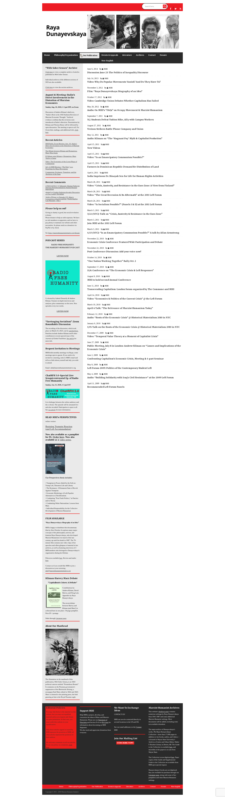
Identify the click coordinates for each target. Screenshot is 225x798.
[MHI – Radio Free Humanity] (180, 8)
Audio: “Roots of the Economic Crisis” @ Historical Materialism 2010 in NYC (129, 317)
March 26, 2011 (93, 201)
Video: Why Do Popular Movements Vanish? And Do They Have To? (124, 82)
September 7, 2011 (95, 116)
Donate (163, 55)
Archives (140, 55)
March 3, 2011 (93, 210)
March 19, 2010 (93, 304)
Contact (152, 55)
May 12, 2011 (93, 135)
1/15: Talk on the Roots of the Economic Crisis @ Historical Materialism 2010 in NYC (133, 327)
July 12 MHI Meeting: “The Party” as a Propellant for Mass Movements (59, 168)
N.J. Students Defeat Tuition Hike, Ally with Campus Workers (120, 119)
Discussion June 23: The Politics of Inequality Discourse (117, 72)
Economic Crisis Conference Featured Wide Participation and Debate (125, 242)
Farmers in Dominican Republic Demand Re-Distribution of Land (123, 166)
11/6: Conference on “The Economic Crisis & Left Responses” (120, 270)
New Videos (93, 148)
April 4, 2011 (92, 173)
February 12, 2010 (94, 314)
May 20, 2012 (93, 107)
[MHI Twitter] (175, 8)
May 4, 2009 (92, 374)
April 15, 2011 (93, 144)
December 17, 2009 (95, 333)
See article (70, 338)
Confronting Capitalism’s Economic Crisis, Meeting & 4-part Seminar (125, 358)
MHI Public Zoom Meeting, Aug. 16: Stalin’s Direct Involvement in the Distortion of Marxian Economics (62, 146)
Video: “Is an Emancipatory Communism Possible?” (115, 157)
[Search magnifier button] (165, 6)
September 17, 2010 (95, 267)
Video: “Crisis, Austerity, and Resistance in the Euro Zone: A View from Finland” (130, 185)
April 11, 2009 (93, 383)
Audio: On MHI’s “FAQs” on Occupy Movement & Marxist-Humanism (124, 110)
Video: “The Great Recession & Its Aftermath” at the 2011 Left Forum (124, 195)
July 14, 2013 (92, 78)
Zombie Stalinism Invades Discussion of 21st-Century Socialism (62, 193)
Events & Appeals (109, 55)
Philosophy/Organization (66, 55)
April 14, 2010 (93, 295)
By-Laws (105, 722)
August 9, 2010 (93, 276)
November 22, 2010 (95, 239)
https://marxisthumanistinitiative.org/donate (64, 233)
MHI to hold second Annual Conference (109, 280)
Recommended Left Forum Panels (105, 387)
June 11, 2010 (93, 286)
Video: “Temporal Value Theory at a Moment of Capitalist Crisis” (122, 336)
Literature (127, 55)
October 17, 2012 (94, 97)
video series (65, 439)
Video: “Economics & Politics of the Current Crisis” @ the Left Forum (124, 298)
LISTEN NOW (63, 256)
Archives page (164, 712)
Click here (49, 72)
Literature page (61, 618)
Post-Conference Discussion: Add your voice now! (114, 251)
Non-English (107, 60)
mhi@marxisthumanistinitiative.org (58, 571)
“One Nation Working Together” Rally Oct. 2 (111, 261)
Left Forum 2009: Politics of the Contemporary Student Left (119, 368)
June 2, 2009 (92, 355)
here (60, 558)
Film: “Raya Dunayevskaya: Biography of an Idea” (114, 91)
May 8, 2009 (92, 364)
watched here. (73, 331)
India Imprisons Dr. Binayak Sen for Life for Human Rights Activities (125, 176)
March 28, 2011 (93, 182)
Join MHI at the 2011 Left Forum (104, 223)
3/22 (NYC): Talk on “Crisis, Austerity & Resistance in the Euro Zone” (124, 214)
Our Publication (90, 55)
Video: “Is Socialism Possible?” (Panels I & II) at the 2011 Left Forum (124, 204)
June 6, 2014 (92, 69)
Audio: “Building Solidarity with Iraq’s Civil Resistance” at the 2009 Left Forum (130, 377)
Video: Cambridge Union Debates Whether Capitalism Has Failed (123, 100)
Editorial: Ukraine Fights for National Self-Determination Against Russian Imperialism (62, 187)
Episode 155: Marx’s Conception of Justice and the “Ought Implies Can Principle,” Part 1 (61, 199)
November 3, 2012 (95, 88)
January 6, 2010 (93, 323)
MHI (106, 69)
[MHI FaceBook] (170, 8)
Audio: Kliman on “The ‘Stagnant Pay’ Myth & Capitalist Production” (124, 138)
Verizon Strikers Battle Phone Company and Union (115, 129)
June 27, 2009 (93, 342)
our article (51, 410)
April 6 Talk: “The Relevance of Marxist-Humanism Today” (120, 308)
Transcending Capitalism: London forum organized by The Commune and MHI (130, 289)
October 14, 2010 (94, 257)
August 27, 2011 (94, 125)
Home (47, 55)
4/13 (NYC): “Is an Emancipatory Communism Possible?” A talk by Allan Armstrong (133, 232)
